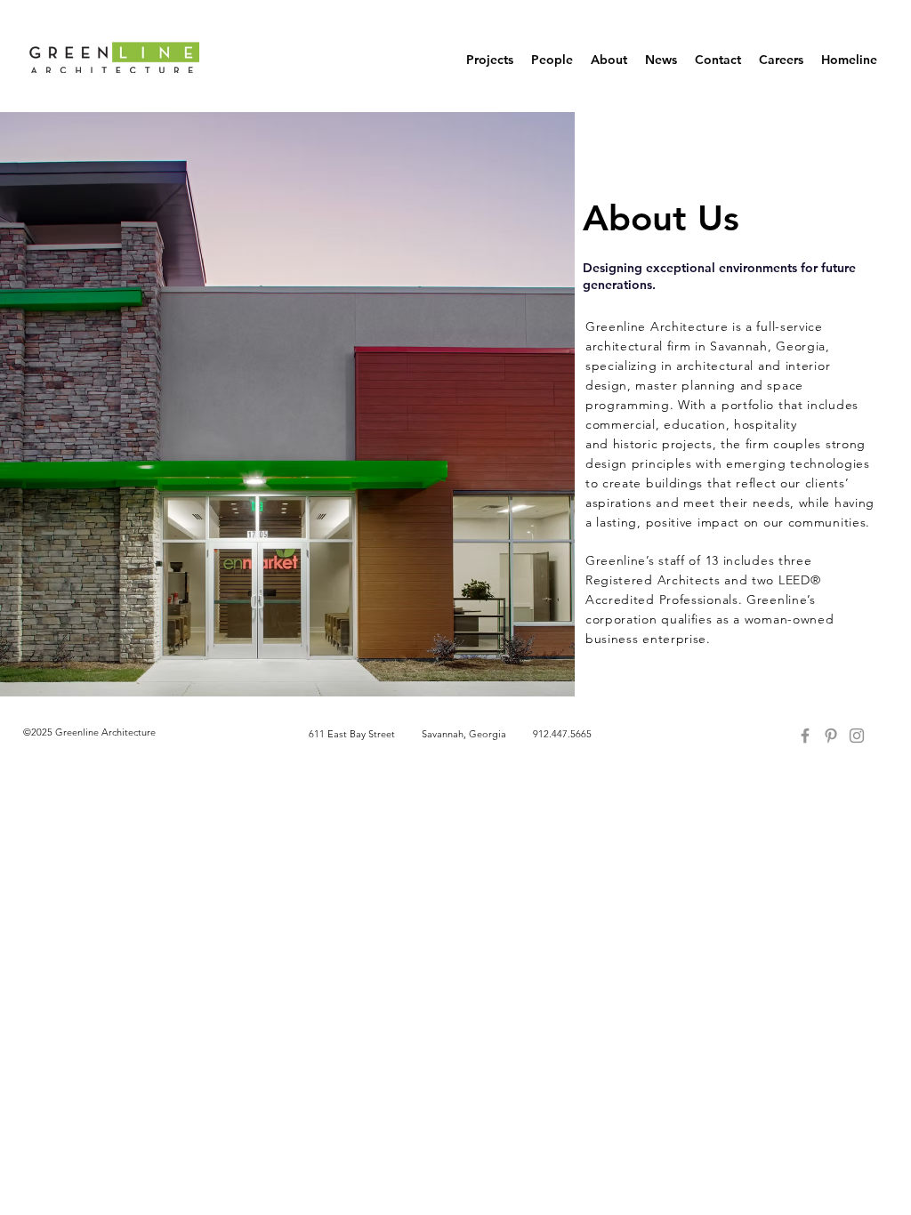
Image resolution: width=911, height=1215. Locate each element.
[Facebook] (805, 735)
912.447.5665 (562, 734)
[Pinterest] (831, 735)
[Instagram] (857, 735)
